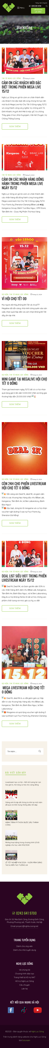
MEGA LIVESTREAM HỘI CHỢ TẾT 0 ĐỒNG (23, 690)
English (45, 3)
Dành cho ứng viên (24, 946)
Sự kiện (5, 294)
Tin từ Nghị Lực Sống (11, 78)
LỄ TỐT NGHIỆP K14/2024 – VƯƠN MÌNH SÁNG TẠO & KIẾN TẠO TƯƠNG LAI (23, 863)
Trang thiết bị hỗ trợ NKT (24, 977)
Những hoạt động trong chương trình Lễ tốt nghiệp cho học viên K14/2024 (22, 843)
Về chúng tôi (24, 970)
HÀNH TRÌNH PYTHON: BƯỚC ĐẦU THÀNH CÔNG (22, 823)
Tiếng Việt (38, 3)
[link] (16, 204)
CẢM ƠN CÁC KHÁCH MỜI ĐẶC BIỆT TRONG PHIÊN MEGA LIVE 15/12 (21, 87)
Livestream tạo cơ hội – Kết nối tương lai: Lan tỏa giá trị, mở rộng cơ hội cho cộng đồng (23, 783)
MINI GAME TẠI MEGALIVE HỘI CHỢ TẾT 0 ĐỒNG (24, 381)
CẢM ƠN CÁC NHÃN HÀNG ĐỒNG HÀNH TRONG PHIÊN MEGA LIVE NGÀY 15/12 (23, 183)
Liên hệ (25, 989)
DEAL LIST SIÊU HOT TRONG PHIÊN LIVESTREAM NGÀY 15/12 (24, 578)
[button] (38, 11)
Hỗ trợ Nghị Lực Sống (24, 981)
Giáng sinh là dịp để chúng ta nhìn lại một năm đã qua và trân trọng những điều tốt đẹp (23, 803)
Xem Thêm (18, 125)
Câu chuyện (24, 985)
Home (19, 31)
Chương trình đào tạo (24, 973)
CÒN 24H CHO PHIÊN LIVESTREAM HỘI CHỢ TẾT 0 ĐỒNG (24, 485)
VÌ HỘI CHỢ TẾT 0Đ (14, 298)
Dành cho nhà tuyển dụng (24, 950)
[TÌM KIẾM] (40, 751)
